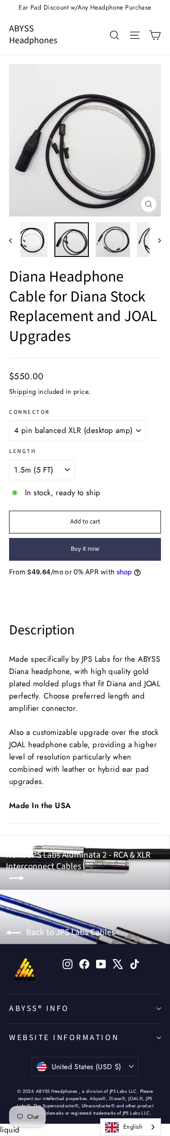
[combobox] (130, 1127)
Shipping (22, 391)
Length (22, 451)
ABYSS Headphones (33, 34)
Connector (29, 412)
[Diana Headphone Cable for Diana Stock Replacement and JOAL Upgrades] (30, 239)
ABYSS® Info (39, 1008)
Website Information (64, 1037)
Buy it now (85, 548)
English (132, 1126)
